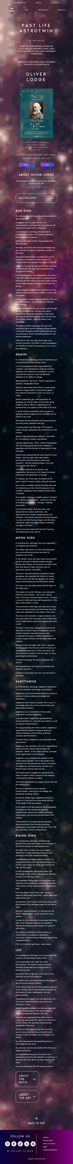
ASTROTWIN (19, 3)
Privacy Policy (48, 1140)
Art (47, 164)
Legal (45, 1147)
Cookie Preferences (50, 1150)
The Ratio (20, 944)
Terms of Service (49, 1144)
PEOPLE (56, 3)
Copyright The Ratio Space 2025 (36, 1159)
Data (39, 3)
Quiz (26, 164)
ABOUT (61, 10)
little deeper (52, 346)
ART (27, 10)
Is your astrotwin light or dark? (36, 187)
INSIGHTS (43, 10)
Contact (46, 1137)
